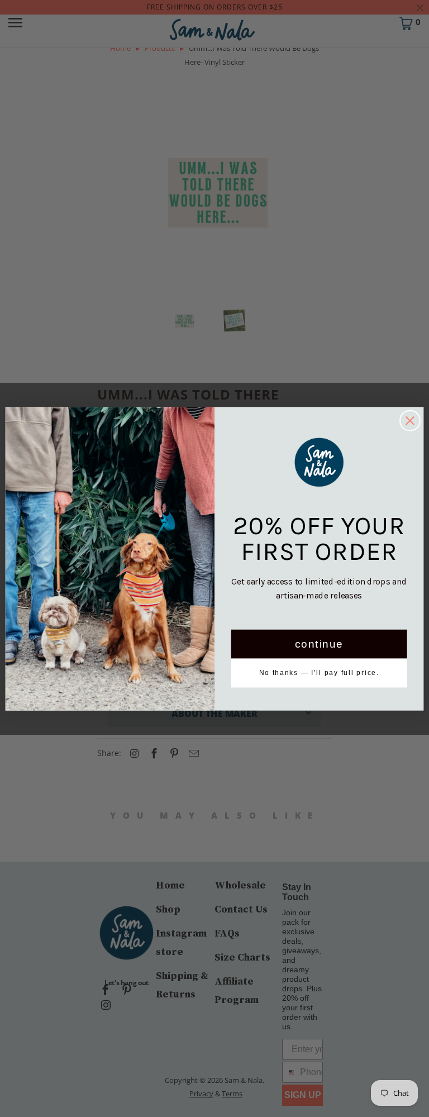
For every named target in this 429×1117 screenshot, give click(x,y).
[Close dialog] (410, 420)
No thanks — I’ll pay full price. (319, 672)
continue (319, 644)
